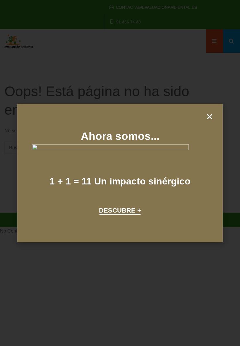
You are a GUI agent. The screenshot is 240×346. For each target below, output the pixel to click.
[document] (120, 173)
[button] (209, 116)
